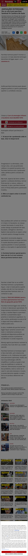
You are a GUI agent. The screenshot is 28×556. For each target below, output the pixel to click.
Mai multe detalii (16, 530)
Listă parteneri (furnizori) (5, 549)
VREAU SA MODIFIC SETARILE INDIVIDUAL (14, 553)
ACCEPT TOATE (14, 551)
